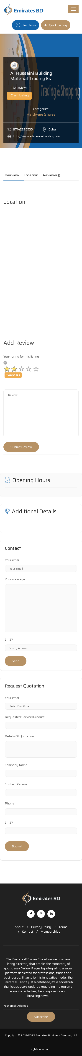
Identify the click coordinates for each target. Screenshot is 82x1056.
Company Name (16, 764)
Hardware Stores (41, 114)
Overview (11, 175)
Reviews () (51, 175)
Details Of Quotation (19, 736)
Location (31, 175)
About (19, 927)
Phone (9, 803)
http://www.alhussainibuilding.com (37, 136)
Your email (12, 559)
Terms (63, 927)
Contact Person (16, 784)
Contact (27, 931)
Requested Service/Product (24, 716)
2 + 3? (9, 639)
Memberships (50, 931)
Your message (15, 579)
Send (15, 660)
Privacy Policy (41, 927)
